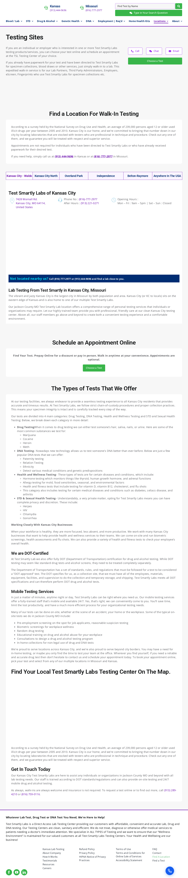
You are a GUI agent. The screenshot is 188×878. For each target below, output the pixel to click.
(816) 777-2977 (94, 10)
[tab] (19, 176)
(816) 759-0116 (30, 794)
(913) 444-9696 (58, 10)
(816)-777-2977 (88, 199)
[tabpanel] (94, 255)
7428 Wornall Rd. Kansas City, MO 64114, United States (31, 203)
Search (178, 6)
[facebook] (9, 872)
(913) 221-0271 (90, 203)
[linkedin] (24, 872)
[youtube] (17, 872)
